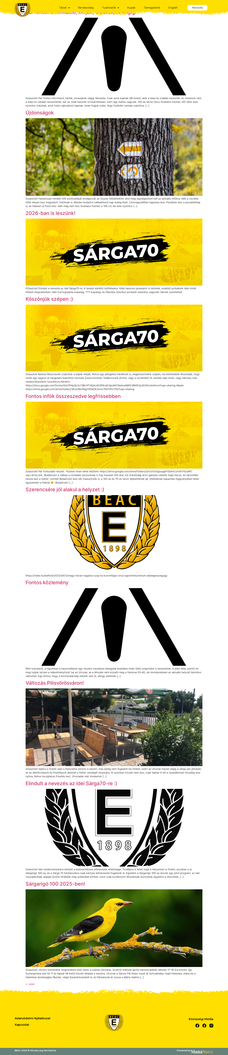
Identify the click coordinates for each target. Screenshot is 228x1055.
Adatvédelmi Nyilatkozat (32, 1018)
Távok (63, 7)
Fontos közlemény (47, 582)
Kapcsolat (22, 1024)
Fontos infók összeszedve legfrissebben (73, 396)
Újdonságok (40, 113)
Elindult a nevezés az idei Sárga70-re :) (71, 783)
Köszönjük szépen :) (49, 299)
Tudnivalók (109, 7)
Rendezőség (86, 7)
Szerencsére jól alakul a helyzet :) (65, 489)
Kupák (131, 7)
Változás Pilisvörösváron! (55, 683)
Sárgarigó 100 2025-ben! (55, 884)
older (30, 984)
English (173, 7)
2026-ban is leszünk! (50, 213)
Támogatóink (152, 7)
